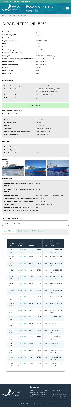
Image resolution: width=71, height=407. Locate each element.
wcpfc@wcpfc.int (61, 397)
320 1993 (56, 392)
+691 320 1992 (62, 390)
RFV (3, 16)
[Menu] (67, 8)
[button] (13, 168)
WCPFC (8, 1)
